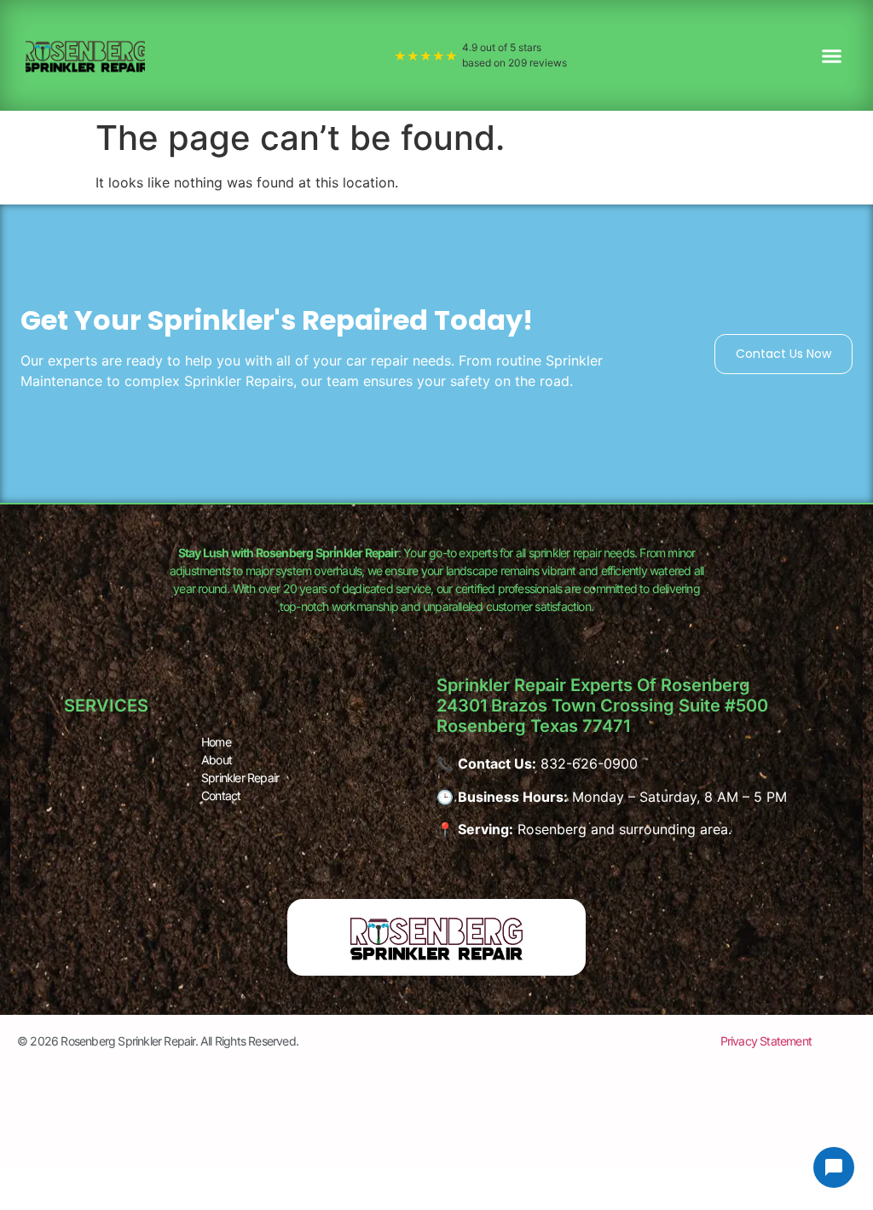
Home (216, 742)
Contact (220, 795)
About (216, 759)
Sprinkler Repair (240, 777)
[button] (832, 55)
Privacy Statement (766, 1041)
